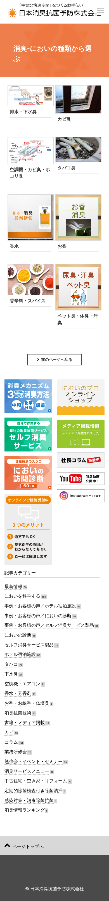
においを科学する (22, 596)
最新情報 (13, 586)
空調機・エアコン (22, 683)
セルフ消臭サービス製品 (29, 644)
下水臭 (11, 674)
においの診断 (17, 635)
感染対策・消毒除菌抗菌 (29, 800)
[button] (100, 7)
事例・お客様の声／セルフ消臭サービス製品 (49, 625)
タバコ (11, 664)
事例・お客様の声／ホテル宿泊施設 (40, 606)
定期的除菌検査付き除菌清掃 (33, 790)
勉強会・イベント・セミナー (33, 761)
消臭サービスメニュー (26, 771)
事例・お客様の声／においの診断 (38, 615)
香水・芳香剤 (17, 693)
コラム (11, 742)
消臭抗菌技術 (17, 713)
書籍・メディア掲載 (24, 722)
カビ (8, 732)
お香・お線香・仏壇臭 (26, 703)
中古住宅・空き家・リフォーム (35, 781)
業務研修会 (15, 751)
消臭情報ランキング (24, 810)
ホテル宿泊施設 (20, 654)
